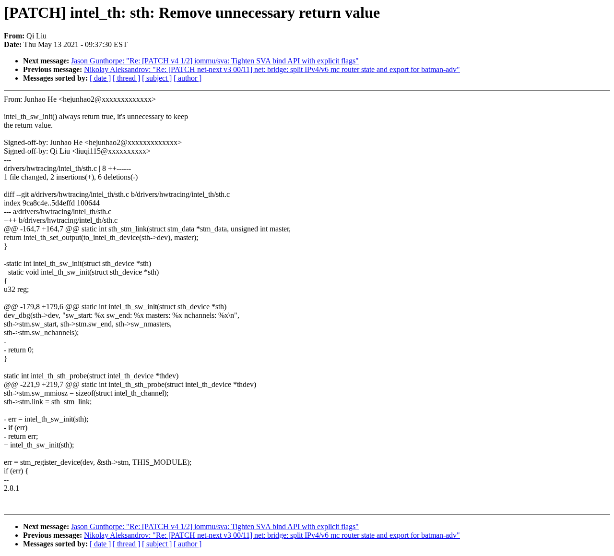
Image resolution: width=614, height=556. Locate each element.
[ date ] (100, 78)
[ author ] (187, 78)
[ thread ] (126, 78)
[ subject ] (157, 78)
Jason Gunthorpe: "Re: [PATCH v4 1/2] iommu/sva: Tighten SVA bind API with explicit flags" (215, 61)
